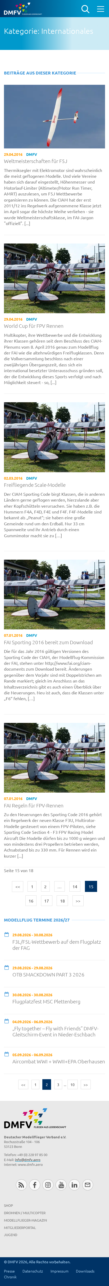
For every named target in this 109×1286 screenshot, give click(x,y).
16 (31, 900)
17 (46, 900)
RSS (21, 1184)
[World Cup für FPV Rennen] (54, 277)
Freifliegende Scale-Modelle (35, 485)
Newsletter (87, 1184)
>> (78, 900)
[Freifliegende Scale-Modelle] (54, 436)
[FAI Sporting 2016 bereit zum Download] (54, 593)
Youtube (61, 1184)
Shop (8, 1205)
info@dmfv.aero (27, 1159)
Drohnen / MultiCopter (25, 1212)
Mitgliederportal (20, 1227)
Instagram (47, 1184)
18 (62, 900)
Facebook (34, 1184)
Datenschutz (32, 1271)
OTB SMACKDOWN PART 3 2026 (48, 974)
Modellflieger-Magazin (25, 1220)
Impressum (60, 1271)
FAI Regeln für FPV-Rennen (33, 805)
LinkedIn (74, 1184)
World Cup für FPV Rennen (33, 326)
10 (72, 1084)
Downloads (85, 1271)
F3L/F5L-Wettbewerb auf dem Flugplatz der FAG (56, 945)
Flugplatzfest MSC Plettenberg (46, 1001)
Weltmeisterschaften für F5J (35, 161)
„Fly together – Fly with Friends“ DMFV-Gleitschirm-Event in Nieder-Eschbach (55, 1031)
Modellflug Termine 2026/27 (37, 920)
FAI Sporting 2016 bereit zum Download (48, 642)
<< (17, 886)
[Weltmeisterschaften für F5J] (54, 115)
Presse (9, 1271)
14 (74, 886)
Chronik (10, 1276)
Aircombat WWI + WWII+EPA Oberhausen (58, 1061)
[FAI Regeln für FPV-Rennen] (54, 757)
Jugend (10, 1234)
